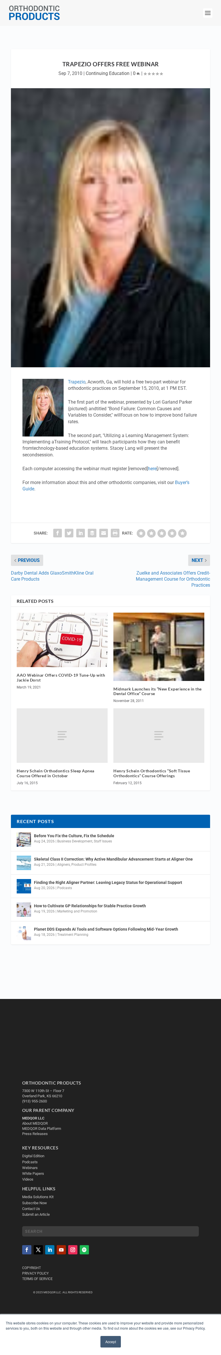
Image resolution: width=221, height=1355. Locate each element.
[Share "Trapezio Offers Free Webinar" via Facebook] (57, 533)
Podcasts (64, 888)
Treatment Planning (72, 935)
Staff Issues (103, 841)
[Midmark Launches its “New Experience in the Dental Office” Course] (158, 647)
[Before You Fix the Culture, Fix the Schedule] (24, 839)
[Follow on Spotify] (84, 1249)
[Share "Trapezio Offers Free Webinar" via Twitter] (69, 533)
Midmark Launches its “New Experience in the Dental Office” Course (157, 691)
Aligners (63, 865)
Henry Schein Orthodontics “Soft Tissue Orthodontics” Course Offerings (151, 773)
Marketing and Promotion (77, 911)
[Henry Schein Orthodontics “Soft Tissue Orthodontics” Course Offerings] (158, 735)
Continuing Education (107, 73)
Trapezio (76, 382)
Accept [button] (110, 1341)
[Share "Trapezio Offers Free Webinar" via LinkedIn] (80, 533)
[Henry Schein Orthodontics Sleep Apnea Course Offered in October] (62, 735)
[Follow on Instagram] (72, 1249)
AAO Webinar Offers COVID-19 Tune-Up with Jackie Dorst (61, 677)
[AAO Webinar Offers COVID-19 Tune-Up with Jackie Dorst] (62, 640)
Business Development (74, 841)
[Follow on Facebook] (26, 1249)
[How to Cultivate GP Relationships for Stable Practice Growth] (24, 909)
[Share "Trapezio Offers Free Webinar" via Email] (103, 533)
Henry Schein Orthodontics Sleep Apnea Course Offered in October (55, 773)
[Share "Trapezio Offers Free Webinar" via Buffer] (92, 533)
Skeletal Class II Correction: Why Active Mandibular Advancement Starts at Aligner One (114, 859)
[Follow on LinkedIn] (49, 1249)
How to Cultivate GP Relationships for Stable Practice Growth (90, 906)
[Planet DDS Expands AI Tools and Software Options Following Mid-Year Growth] (24, 933)
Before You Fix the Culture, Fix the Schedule (74, 835)
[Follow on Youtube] (61, 1249)
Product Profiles (83, 865)
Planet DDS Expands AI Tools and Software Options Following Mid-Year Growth (106, 929)
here (152, 468)
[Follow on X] (38, 1249)
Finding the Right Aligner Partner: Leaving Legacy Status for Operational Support (108, 882)
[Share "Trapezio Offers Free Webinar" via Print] (115, 533)
